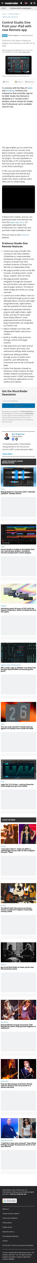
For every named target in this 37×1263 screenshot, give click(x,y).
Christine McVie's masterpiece (20, 8)
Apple (29, 88)
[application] (18, 197)
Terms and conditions (9, 1218)
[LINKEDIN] (13, 439)
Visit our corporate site (18, 1194)
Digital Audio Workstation (10, 17)
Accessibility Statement (10, 1236)
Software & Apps (13, 14)
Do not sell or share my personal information (17, 1245)
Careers (5, 1241)
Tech (3, 14)
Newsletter (31, 82)
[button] (2, 3)
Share (7, 82)
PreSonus (25, 235)
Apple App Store (17, 222)
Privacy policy (7, 1223)
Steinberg (10, 90)
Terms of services (26, 411)
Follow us (20, 82)
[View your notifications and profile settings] (21, 3)
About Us (5, 1209)
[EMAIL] (17, 439)
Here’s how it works (24, 52)
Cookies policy (7, 1227)
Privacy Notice (29, 413)
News (5, 36)
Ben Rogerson (15, 35)
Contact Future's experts (10, 1214)
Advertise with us (8, 1232)
